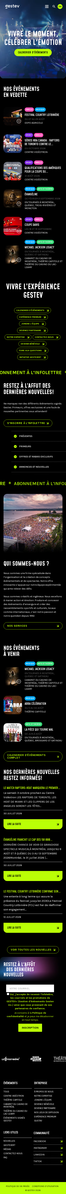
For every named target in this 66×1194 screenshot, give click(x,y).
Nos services (17, 625)
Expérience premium (30, 317)
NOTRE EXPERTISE (16, 337)
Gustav (38, 1120)
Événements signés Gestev (14, 1119)
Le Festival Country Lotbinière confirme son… (32, 891)
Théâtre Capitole (13, 1100)
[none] (47, 6)
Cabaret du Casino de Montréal (16, 1105)
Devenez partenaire (45, 1108)
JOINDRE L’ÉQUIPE (30, 323)
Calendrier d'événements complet (26, 756)
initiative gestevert (30, 357)
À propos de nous (44, 1091)
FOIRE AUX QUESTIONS (30, 350)
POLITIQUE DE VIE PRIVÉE (18, 1186)
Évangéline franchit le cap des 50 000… (28, 840)
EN (60, 6)
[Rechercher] (54, 6)
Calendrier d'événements (33, 52)
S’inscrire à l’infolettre (26, 423)
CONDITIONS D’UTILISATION (45, 1186)
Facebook (40, 1141)
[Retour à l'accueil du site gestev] (12, 6)
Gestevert (9, 1145)
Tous (6, 1091)
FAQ (5, 1157)
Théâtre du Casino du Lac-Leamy (15, 1112)
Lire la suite (14, 824)
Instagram (40, 1147)
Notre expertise (43, 1095)
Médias (7, 1149)
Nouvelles (9, 1141)
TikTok (38, 1161)
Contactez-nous (44, 337)
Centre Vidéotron (14, 1095)
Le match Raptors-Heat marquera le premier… (32, 788)
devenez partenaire (30, 330)
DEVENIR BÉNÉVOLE (30, 344)
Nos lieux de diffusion (46, 1112)
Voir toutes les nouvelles (31, 949)
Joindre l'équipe (43, 1100)
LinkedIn (39, 1154)
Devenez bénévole (44, 1104)
